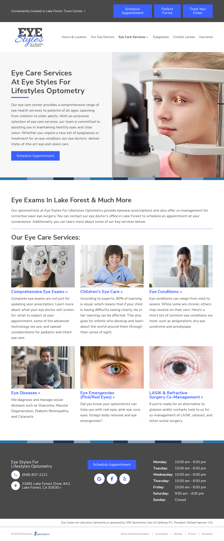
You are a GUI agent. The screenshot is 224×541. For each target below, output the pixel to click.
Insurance (206, 37)
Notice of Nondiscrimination (135, 534)
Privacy (192, 534)
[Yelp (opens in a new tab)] (124, 479)
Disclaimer (207, 534)
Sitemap (178, 534)
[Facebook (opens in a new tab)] (112, 479)
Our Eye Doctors (102, 37)
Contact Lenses (184, 37)
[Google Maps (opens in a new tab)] (99, 479)
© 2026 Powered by (22, 534)
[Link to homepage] (31, 37)
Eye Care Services (132, 37)
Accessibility (161, 534)
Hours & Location (74, 37)
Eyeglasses (161, 37)
